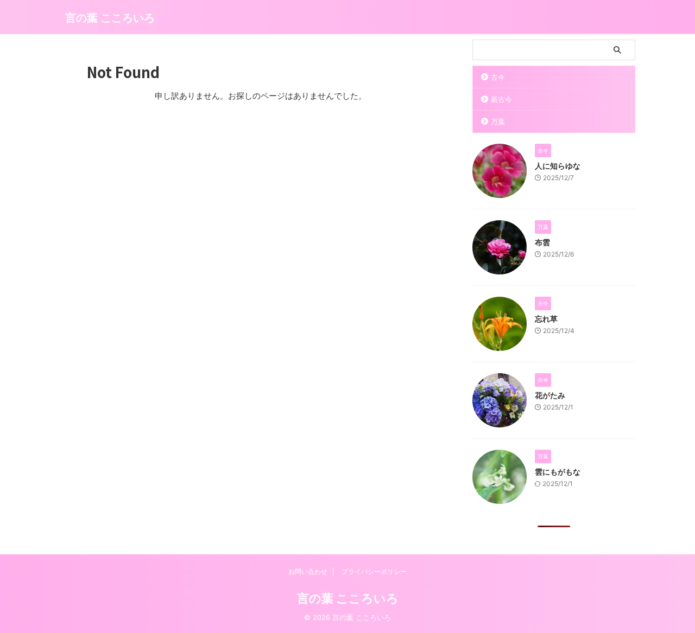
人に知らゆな (557, 165)
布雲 (542, 242)
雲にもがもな (557, 471)
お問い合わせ (307, 571)
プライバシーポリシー (374, 571)
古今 (498, 77)
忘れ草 (546, 318)
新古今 (501, 99)
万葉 (498, 121)
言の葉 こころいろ (110, 17)
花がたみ (550, 395)
